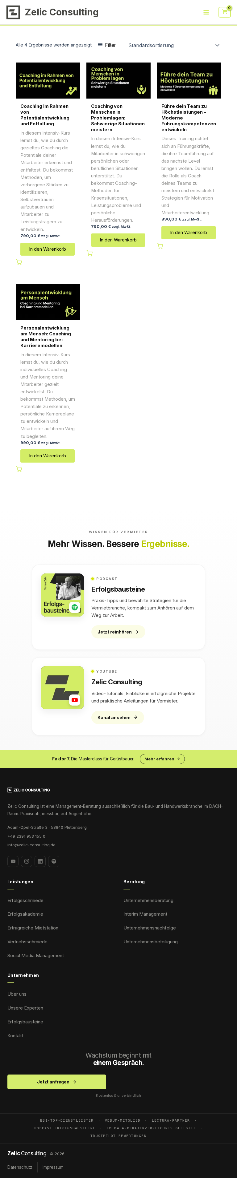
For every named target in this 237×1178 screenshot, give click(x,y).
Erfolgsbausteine (25, 1022)
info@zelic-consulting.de (31, 844)
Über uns (17, 994)
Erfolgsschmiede (25, 900)
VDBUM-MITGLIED (123, 1120)
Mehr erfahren (159, 758)
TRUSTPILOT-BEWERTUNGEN (118, 1136)
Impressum (53, 1167)
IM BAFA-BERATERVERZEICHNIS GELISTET (151, 1128)
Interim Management (145, 914)
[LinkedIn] (40, 861)
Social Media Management (35, 955)
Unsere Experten (25, 1008)
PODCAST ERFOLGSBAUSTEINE (64, 1128)
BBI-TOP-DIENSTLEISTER (67, 1120)
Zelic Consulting (62, 12)
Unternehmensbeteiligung (150, 942)
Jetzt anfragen (53, 1081)
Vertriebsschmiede (27, 942)
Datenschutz (19, 1167)
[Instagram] (26, 861)
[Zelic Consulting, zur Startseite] (118, 790)
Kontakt (15, 1035)
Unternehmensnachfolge (149, 928)
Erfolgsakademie (25, 914)
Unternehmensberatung (148, 900)
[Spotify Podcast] (53, 861)
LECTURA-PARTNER (171, 1120)
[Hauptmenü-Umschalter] (206, 12)
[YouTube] (13, 861)
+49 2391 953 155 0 (26, 836)
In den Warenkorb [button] (47, 249)
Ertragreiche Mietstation (32, 928)
